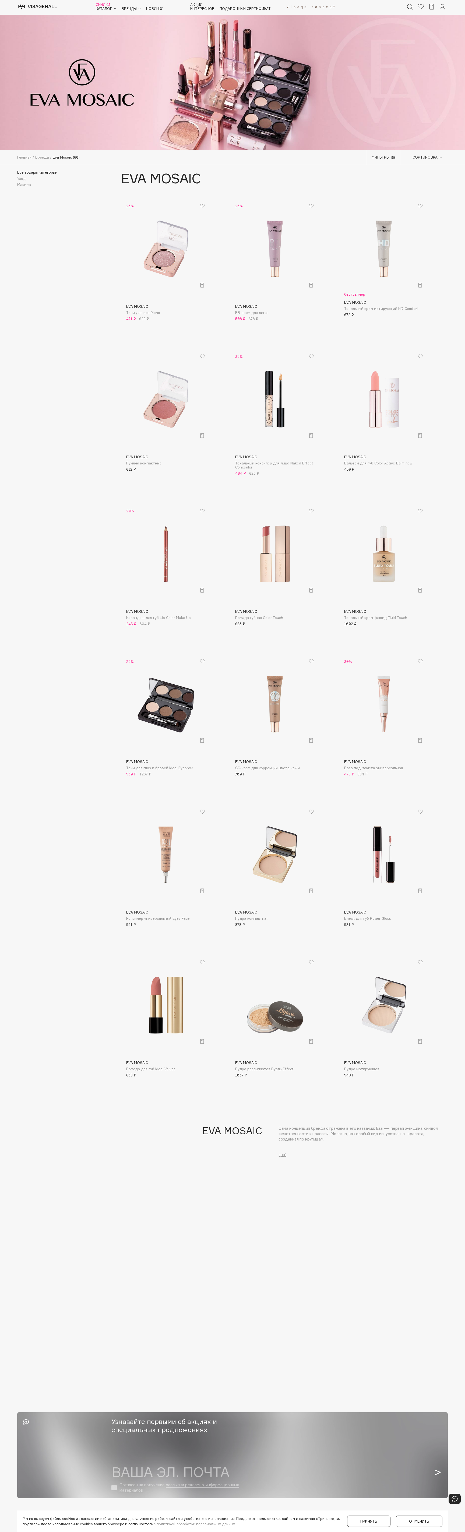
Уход (21, 179)
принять (368, 1521)
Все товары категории (37, 172)
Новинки (154, 9)
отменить (419, 1521)
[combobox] (424, 157)
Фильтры (380, 157)
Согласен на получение (179, 1487)
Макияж (24, 185)
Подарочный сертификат (245, 9)
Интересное (202, 9)
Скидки (103, 5)
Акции (196, 5)
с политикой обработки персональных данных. (195, 1524)
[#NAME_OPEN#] (455, 1499)
